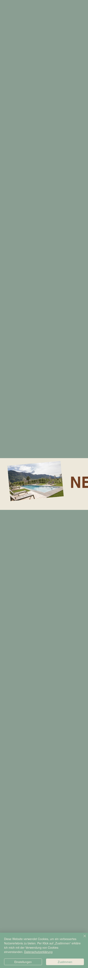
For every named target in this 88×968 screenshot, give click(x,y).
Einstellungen (23, 962)
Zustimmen (65, 962)
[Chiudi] (82, 938)
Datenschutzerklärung (38, 952)
